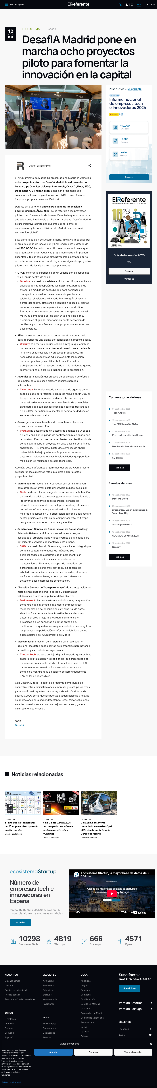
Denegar (93, 1052)
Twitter (122, 1035)
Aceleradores (49, 1023)
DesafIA (19, 725)
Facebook (124, 1029)
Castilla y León (88, 999)
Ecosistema (48, 985)
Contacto (9, 985)
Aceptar (53, 1052)
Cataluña (85, 1008)
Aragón (84, 985)
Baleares (85, 1036)
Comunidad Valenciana (92, 1017)
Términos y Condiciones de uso (20, 999)
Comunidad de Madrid (92, 1013)
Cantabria (86, 994)
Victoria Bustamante (13, 834)
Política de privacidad (11, 1082)
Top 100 (9, 1037)
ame (146, 5)
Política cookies (12, 994)
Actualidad (48, 980)
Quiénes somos (12, 980)
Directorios (10, 1019)
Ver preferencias (133, 1052)
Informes (9, 1023)
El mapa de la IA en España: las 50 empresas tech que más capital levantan (21, 826)
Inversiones (48, 1004)
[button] (150, 1043)
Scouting (9, 1032)
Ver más (120, 467)
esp (139, 5)
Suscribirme (129, 988)
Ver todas (129, 278)
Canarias (85, 990)
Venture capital (50, 999)
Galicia (84, 1027)
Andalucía (86, 980)
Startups (47, 994)
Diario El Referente (40, 165)
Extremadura (87, 1022)
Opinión (9, 1028)
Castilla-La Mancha (90, 1004)
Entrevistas (48, 990)
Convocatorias (50, 1028)
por (153, 5)
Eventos (47, 1037)
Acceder (20, 922)
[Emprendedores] (127, 5)
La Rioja (85, 1031)
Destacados (49, 1032)
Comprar (129, 271)
